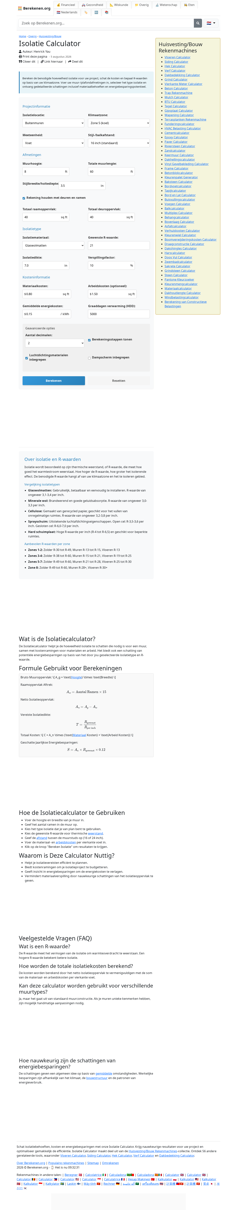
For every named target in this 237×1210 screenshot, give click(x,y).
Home (22, 36)
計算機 (170, 1184)
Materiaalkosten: (35, 286)
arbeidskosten (66, 842)
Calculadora (117, 1175)
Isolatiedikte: (32, 257)
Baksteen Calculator (179, 182)
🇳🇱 (67, 12)
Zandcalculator (175, 151)
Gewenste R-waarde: (103, 237)
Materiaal (79, 735)
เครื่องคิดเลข (150, 1184)
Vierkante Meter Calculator (183, 84)
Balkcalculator (174, 208)
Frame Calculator (176, 168)
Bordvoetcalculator (178, 186)
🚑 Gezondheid (92, 5)
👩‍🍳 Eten (189, 5)
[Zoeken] (198, 23)
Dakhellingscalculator (180, 159)
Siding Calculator (176, 62)
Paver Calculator (176, 142)
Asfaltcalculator (175, 226)
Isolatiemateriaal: (36, 237)
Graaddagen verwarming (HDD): (112, 306)
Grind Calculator (176, 79)
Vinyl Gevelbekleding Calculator (187, 164)
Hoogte (76, 677)
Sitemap (93, 1163)
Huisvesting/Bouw (50, 36)
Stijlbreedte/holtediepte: (41, 184)
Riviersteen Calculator (180, 146)
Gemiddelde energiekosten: (43, 306)
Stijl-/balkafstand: (101, 135)
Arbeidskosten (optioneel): (107, 286)
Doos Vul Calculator (178, 257)
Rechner (109, 1184)
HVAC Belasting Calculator (183, 128)
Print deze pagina (34, 56)
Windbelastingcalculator (182, 297)
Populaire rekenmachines (66, 1163)
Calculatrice (112, 1179)
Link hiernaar (53, 61)
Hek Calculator (175, 66)
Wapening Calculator (179, 115)
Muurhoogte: (32, 164)
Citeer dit (28, 61)
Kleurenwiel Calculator (180, 235)
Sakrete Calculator (177, 266)
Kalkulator (165, 1179)
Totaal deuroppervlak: (104, 209)
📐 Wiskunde (119, 5)
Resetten (118, 381)
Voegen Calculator (177, 204)
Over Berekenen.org (31, 1163)
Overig (32, 36)
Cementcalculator (177, 133)
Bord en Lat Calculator (180, 195)
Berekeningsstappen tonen (112, 339)
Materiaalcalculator (178, 288)
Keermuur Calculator (179, 155)
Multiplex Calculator (179, 213)
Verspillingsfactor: (101, 257)
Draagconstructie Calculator (184, 244)
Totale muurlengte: (102, 164)
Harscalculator (175, 253)
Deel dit (77, 61)
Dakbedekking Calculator (182, 75)
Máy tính (90, 1184)
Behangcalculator (177, 217)
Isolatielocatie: (34, 115)
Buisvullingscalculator (180, 199)
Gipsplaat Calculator (179, 111)
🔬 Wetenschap (166, 5)
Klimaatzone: (98, 115)
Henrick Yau (42, 51)
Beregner (71, 1175)
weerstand (95, 833)
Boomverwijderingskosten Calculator (191, 239)
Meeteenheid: (33, 135)
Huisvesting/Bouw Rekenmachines (153, 1151)
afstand (41, 838)
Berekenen (54, 381)
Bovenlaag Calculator (179, 222)
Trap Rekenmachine (178, 93)
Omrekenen (110, 1163)
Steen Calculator (176, 275)
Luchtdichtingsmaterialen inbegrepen (48, 357)
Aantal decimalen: (38, 335)
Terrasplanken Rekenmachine (185, 119)
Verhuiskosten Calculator (182, 231)
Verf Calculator (175, 71)
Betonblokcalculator (179, 173)
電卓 (206, 1184)
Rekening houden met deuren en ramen (56, 198)
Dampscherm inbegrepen (110, 357)
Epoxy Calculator (176, 137)
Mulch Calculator (176, 97)
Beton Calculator (176, 88)
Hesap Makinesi (139, 1179)
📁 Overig (142, 5)
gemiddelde (104, 1073)
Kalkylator (53, 1184)
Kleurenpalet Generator (181, 177)
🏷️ (86, 12)
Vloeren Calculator (178, 57)
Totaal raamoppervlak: (39, 209)
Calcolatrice (93, 1175)
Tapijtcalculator (175, 191)
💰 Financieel (66, 5)
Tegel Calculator (176, 106)
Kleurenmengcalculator (181, 284)
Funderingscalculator (179, 124)
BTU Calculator (175, 102)
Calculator (172, 1175)
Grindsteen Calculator (180, 271)
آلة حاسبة (129, 1184)
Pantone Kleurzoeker (179, 279)
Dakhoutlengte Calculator (183, 293)
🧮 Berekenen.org (34, 8)
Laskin (71, 1184)
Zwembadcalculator (178, 262)
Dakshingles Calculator (181, 248)
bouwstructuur (97, 1078)
